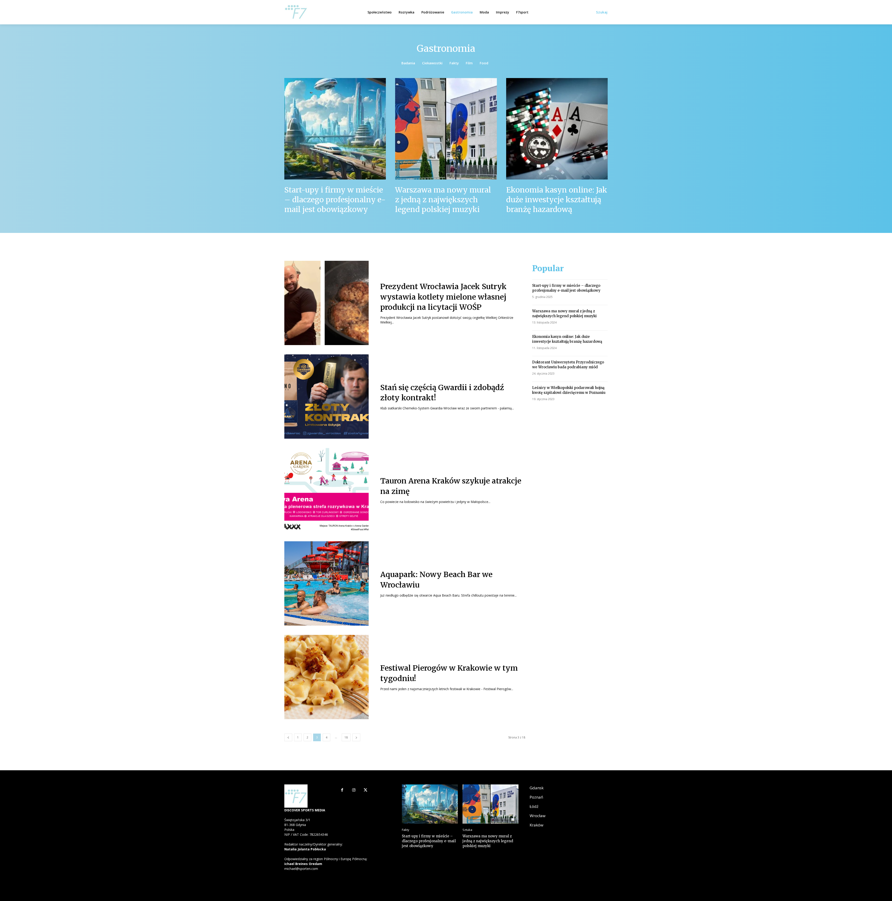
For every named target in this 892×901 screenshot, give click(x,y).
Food (484, 63)
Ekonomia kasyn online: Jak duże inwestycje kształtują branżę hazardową (556, 199)
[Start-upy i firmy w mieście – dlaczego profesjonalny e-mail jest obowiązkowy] (335, 129)
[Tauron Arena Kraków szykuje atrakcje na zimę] (326, 490)
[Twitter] (366, 790)
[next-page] (356, 737)
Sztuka (467, 829)
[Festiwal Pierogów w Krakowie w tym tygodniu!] (326, 677)
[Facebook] (342, 790)
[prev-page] (288, 737)
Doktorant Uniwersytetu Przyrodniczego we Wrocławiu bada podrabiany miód (568, 364)
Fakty (454, 63)
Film (469, 63)
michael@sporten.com (301, 868)
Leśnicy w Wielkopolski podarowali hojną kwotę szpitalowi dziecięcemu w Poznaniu (568, 390)
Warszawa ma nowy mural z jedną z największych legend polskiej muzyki (443, 199)
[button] (602, 12)
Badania (408, 63)
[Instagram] (354, 790)
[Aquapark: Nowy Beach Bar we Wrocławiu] (326, 583)
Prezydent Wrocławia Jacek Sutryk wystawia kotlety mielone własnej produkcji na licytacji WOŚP (443, 297)
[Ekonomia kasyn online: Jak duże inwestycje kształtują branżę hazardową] (557, 129)
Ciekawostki (432, 63)
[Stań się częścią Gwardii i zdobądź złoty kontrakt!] (326, 396)
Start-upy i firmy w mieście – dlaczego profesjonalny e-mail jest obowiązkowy (335, 199)
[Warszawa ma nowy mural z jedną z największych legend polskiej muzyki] (446, 129)
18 (346, 737)
